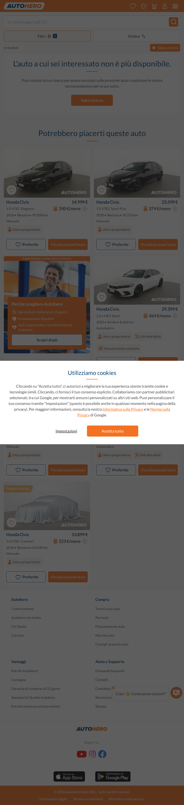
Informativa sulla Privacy (123, 409)
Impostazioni (66, 431)
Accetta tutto (113, 431)
